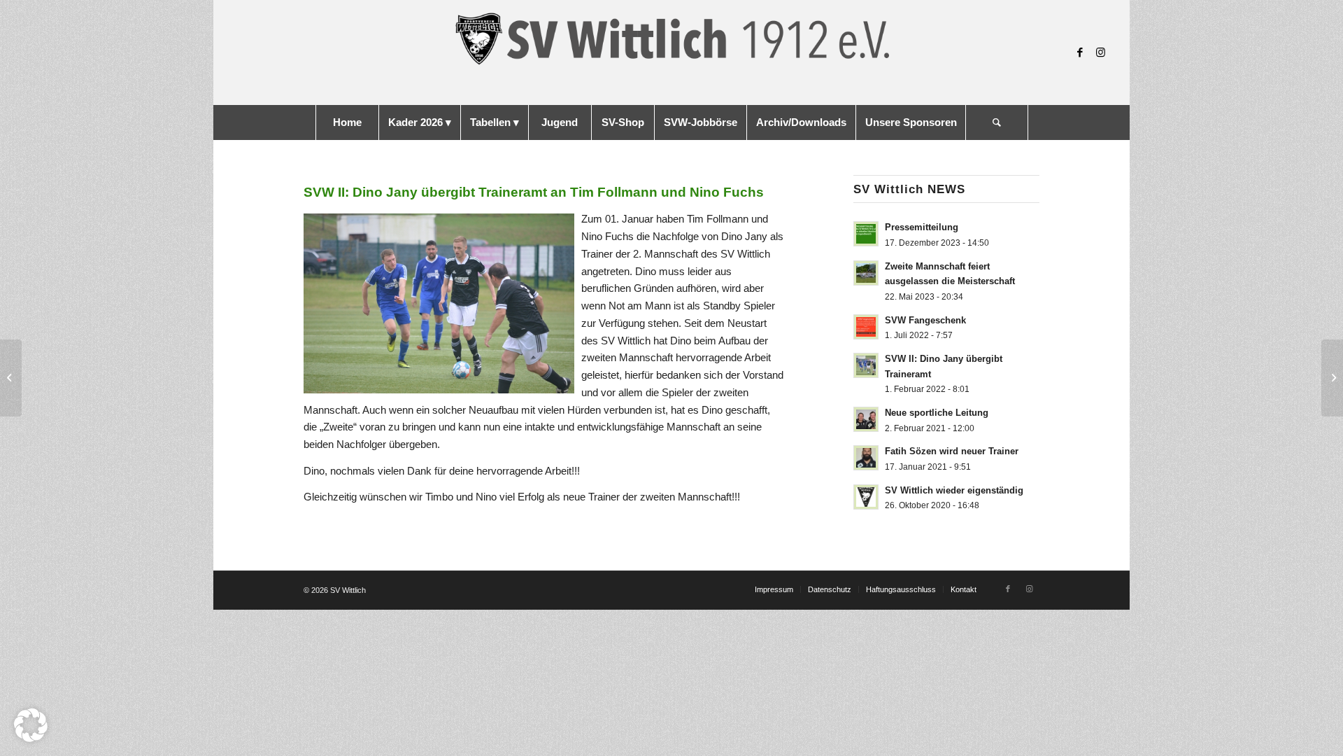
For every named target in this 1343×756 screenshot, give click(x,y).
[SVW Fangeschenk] (1332, 378)
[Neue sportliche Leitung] (11, 378)
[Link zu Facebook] (1080, 52)
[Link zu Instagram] (1100, 52)
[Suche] (996, 122)
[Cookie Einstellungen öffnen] (31, 738)
